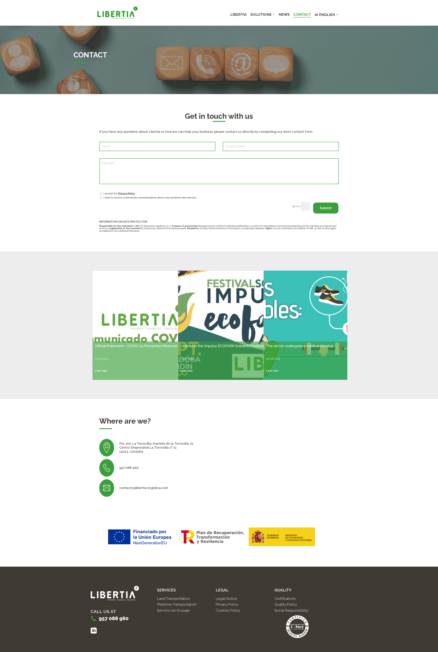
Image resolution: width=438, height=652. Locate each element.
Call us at (103, 611)
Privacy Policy (126, 193)
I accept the (119, 193)
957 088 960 (113, 618)
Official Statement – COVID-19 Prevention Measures (137, 346)
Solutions (261, 15)
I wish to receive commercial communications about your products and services (150, 197)
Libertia (238, 15)
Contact (302, 15)
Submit (326, 208)
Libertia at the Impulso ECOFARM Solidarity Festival (222, 346)
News (284, 15)
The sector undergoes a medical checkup (299, 346)
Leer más (101, 370)
